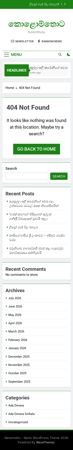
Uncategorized (18, 422)
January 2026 (17, 348)
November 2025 (19, 365)
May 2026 (14, 315)
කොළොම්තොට (36, 24)
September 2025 (19, 381)
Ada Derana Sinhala (21, 414)
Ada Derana (16, 405)
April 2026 (15, 323)
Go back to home (36, 149)
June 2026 (15, 306)
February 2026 (17, 340)
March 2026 (16, 331)
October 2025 (17, 373)
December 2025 (18, 356)
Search (11, 168)
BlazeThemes (45, 442)
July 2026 (14, 298)
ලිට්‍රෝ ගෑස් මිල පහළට (43, 4)
